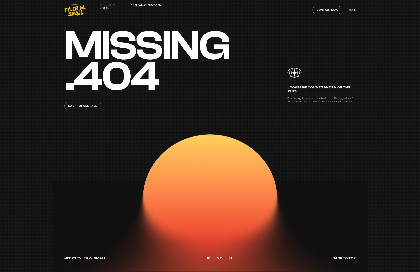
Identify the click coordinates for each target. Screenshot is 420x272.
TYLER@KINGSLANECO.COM (145, 5)
